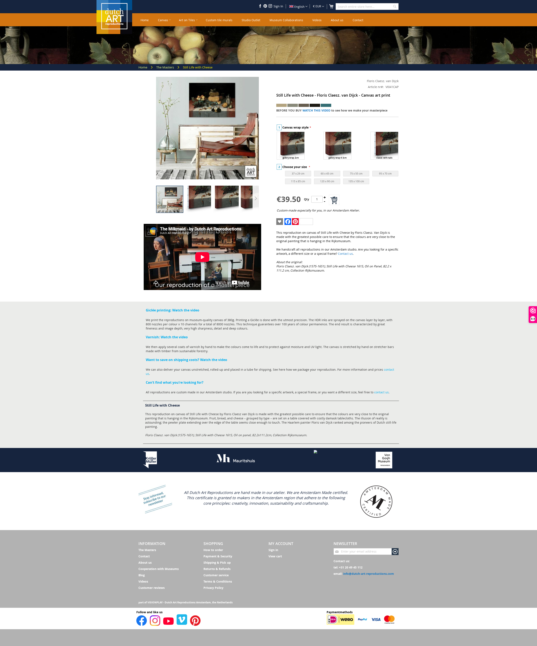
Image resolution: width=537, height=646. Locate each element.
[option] (291, 146)
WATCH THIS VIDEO (316, 110)
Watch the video (185, 310)
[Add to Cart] (334, 200)
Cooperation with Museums (158, 569)
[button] (318, 6)
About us (145, 563)
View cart (275, 556)
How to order (213, 550)
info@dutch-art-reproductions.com (368, 574)
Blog (141, 575)
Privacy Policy (213, 588)
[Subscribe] (395, 551)
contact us (381, 392)
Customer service (216, 575)
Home (143, 67)
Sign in (273, 550)
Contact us (345, 254)
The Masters (165, 67)
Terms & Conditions (217, 581)
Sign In (278, 6)
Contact (144, 556)
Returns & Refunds (217, 569)
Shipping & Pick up (217, 563)
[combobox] (367, 6)
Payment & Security (217, 556)
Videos (143, 581)
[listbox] (337, 146)
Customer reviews (151, 588)
